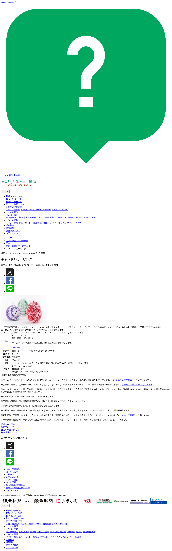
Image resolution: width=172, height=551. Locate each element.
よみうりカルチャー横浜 (17, 241)
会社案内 (10, 474)
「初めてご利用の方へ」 (125, 380)
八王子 (46, 217)
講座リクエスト (13, 231)
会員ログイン (21, 175)
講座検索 (10, 225)
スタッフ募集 (12, 480)
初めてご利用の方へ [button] (15, 204)
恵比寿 (26, 217)
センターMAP (12, 217)
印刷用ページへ (10, 432)
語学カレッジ (46, 223)
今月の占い (58, 223)
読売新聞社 (11, 482)
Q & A (40, 209)
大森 (64, 217)
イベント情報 (12, 223)
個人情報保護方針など (16, 485)
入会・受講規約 (13, 209)
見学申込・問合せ (11, 430)
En (6, 2)
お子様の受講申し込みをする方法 (137, 384)
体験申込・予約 (8, 427)
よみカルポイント (60, 209)
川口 (80, 217)
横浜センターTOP (14, 199)
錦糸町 (33, 217)
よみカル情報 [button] (12, 220)
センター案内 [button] (12, 215)
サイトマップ (12, 490)
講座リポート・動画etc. (29, 223)
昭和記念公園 (56, 217)
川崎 (69, 217)
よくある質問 (12, 212)
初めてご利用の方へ (15, 207)
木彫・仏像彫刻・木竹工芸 (18, 246)
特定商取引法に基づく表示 (18, 488)
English (11, 2)
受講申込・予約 (8, 424)
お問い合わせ (12, 233)
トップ (9, 238)
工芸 (8, 243)
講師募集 (10, 228)
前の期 (17, 347)
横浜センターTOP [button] (14, 196)
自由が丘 (87, 217)
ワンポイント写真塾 (72, 223)
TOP (3, 2)
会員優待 (47, 209)
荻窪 (21, 217)
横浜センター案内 (14, 202)
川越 (93, 217)
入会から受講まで (29, 209)
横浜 (73, 217)
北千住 (40, 217)
